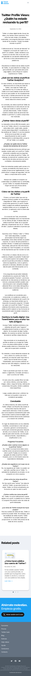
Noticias (4, 639)
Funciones (4, 625)
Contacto (4, 652)
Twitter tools (5, 632)
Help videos (5, 642)
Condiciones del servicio (15, 672)
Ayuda (3, 645)
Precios (3, 629)
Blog (2, 635)
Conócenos (5, 649)
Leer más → (8, 581)
